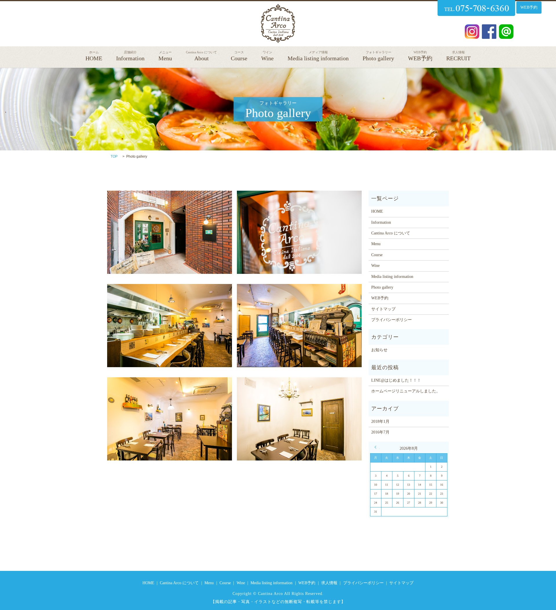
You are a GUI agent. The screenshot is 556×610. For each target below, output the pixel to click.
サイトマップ (383, 309)
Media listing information (318, 56)
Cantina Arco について (390, 233)
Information (130, 56)
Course (239, 56)
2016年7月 (380, 432)
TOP (114, 156)
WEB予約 (528, 7)
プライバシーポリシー (391, 320)
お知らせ (379, 350)
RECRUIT (458, 56)
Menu (165, 56)
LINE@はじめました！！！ (396, 380)
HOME (93, 56)
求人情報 (329, 583)
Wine (267, 56)
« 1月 (377, 447)
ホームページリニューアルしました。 (405, 391)
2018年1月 (380, 421)
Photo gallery (378, 56)
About (201, 56)
